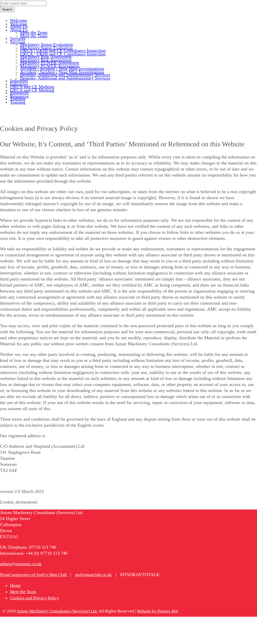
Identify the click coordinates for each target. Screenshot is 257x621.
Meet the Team (23, 591)
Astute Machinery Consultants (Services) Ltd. (57, 611)
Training (17, 102)
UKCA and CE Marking (32, 90)
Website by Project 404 (157, 611)
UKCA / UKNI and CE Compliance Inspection (63, 54)
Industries (19, 84)
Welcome (18, 23)
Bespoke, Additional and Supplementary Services (65, 78)
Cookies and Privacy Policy (34, 598)
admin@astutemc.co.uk (21, 563)
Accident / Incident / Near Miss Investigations (62, 72)
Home (15, 585)
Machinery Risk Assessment (46, 60)
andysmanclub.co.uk (93, 574)
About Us (19, 29)
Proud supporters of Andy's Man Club (34, 574)
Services (17, 41)
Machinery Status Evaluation (46, 47)
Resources (19, 96)
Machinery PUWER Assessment (49, 66)
